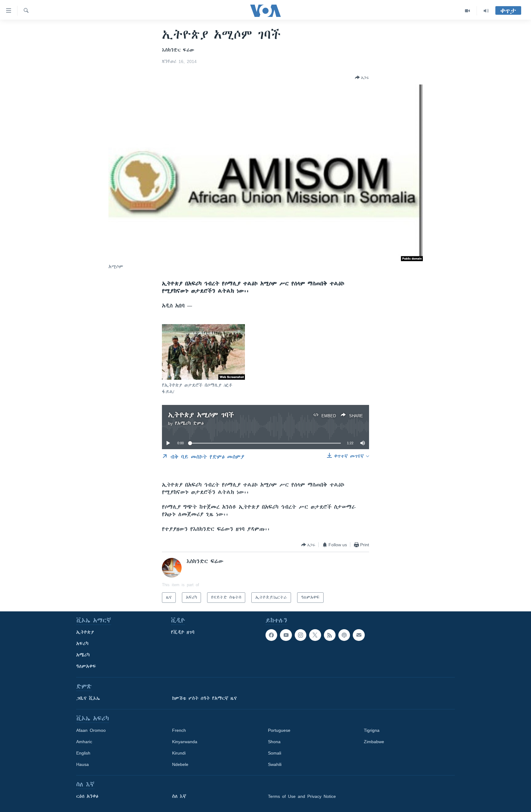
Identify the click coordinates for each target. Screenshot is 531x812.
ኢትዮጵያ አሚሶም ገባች (201, 415)
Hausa (82, 764)
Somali (274, 753)
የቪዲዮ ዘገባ (183, 632)
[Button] (362, 77)
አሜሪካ (83, 655)
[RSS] (330, 635)
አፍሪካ (82, 643)
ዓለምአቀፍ (86, 666)
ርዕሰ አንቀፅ (87, 796)
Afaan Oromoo (91, 730)
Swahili (274, 764)
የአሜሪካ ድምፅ (189, 423)
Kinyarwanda (184, 741)
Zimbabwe (374, 741)
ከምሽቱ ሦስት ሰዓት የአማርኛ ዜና (204, 698)
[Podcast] (344, 635)
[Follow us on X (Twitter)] (315, 635)
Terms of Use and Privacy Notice (302, 796)
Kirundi (179, 753)
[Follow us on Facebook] (271, 635)
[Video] (467, 10)
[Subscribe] (358, 635)
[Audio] (486, 10)
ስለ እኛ (179, 796)
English (83, 753)
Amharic (84, 741)
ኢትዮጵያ (85, 632)
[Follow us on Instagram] (300, 635)
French (179, 730)
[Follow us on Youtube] (286, 635)
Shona (274, 741)
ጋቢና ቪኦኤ (88, 698)
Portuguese (279, 730)
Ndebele (180, 764)
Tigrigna (372, 730)
